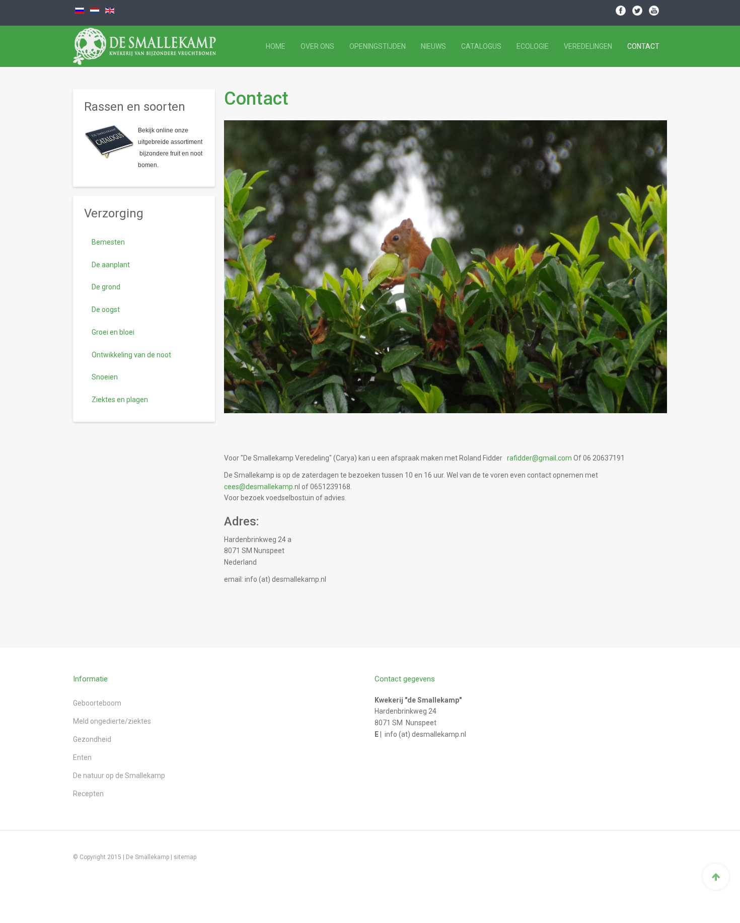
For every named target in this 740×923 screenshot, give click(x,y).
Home (275, 46)
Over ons (317, 46)
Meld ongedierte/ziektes (112, 721)
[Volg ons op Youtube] (653, 10)
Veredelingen (588, 46)
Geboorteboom (97, 703)
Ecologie (532, 46)
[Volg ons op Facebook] (620, 10)
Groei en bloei (113, 332)
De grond (106, 287)
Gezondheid (92, 739)
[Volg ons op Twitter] (637, 10)
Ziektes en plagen (120, 400)
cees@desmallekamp (258, 487)
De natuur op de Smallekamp (119, 776)
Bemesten (108, 242)
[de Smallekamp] (119, 46)
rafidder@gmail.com (539, 458)
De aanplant (111, 265)
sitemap (185, 857)
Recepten (88, 794)
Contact (643, 46)
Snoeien (105, 377)
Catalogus (481, 46)
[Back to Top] (716, 877)
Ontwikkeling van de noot (131, 355)
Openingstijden (377, 46)
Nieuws (433, 46)
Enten (82, 757)
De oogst (106, 309)
